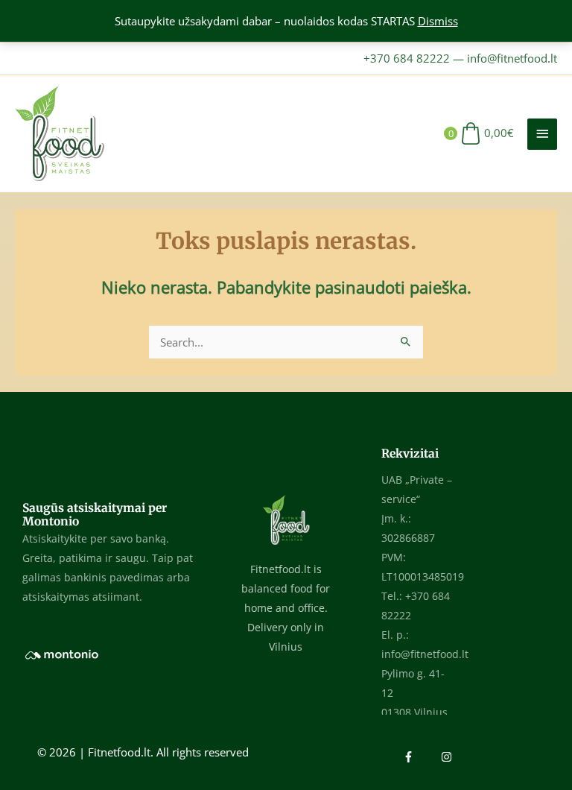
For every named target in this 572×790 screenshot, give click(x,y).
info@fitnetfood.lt (512, 58)
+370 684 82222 (406, 58)
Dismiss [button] (438, 20)
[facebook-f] (421, 756)
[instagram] (448, 756)
